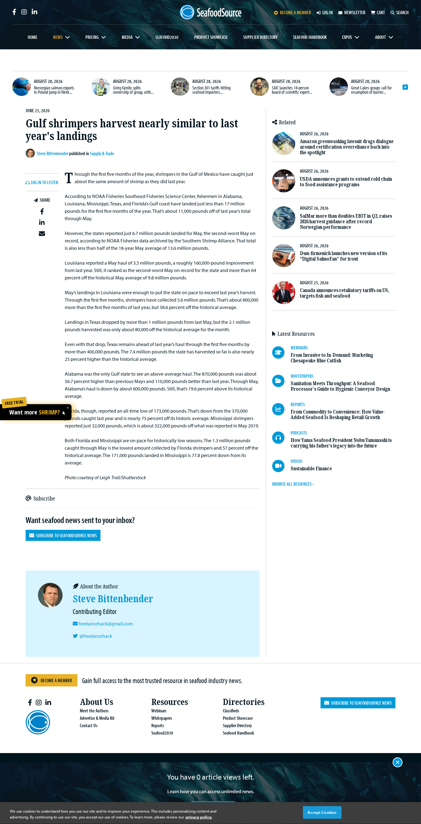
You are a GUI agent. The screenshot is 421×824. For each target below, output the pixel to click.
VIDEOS (296, 461)
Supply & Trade (102, 153)
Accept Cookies (322, 812)
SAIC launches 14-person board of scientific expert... (292, 89)
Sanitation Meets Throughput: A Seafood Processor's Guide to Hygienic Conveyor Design (340, 386)
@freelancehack (96, 636)
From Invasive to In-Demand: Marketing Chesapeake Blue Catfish (332, 358)
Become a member (295, 12)
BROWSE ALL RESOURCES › (292, 484)
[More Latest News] (405, 87)
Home (32, 37)
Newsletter (354, 12)
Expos (347, 37)
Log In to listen (44, 182)
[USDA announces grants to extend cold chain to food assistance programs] (283, 180)
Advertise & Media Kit (97, 718)
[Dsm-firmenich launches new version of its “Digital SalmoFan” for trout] (283, 255)
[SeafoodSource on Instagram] (24, 12)
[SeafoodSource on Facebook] (14, 12)
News (58, 37)
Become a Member (56, 680)
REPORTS (298, 404)
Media (127, 37)
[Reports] (281, 409)
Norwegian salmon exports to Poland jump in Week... (54, 89)
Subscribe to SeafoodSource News (65, 535)
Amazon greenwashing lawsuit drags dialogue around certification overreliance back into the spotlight (347, 147)
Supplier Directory (260, 37)
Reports (157, 725)
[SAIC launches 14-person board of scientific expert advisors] (259, 86)
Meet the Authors (94, 710)
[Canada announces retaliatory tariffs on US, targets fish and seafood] (283, 292)
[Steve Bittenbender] (31, 153)
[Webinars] (281, 352)
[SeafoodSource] (210, 12)
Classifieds (231, 710)
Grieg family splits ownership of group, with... (133, 89)
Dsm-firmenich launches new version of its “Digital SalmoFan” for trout (343, 256)
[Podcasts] (281, 437)
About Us (96, 702)
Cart (381, 12)
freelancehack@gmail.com (106, 623)
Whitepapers (161, 718)
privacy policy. (199, 817)
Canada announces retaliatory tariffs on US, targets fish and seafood (344, 293)
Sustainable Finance (311, 468)
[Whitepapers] (281, 381)
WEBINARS (299, 347)
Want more (34, 412)
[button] (42, 212)
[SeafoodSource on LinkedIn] (34, 12)
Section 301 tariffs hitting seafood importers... (211, 89)
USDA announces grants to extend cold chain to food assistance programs (346, 181)
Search (402, 12)
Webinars (158, 710)
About (380, 37)
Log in (327, 12)
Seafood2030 (166, 37)
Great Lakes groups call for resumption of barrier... (371, 89)
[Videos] (281, 466)
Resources (169, 702)
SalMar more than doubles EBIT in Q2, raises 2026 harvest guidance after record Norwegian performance (346, 221)
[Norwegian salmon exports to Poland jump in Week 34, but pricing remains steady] (21, 86)
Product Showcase (211, 37)
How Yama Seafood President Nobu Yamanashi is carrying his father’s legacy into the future (341, 443)
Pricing (92, 37)
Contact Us (88, 725)
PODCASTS (299, 433)
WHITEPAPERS (302, 376)
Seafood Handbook (310, 37)
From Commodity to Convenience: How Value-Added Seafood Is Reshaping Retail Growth (338, 414)
